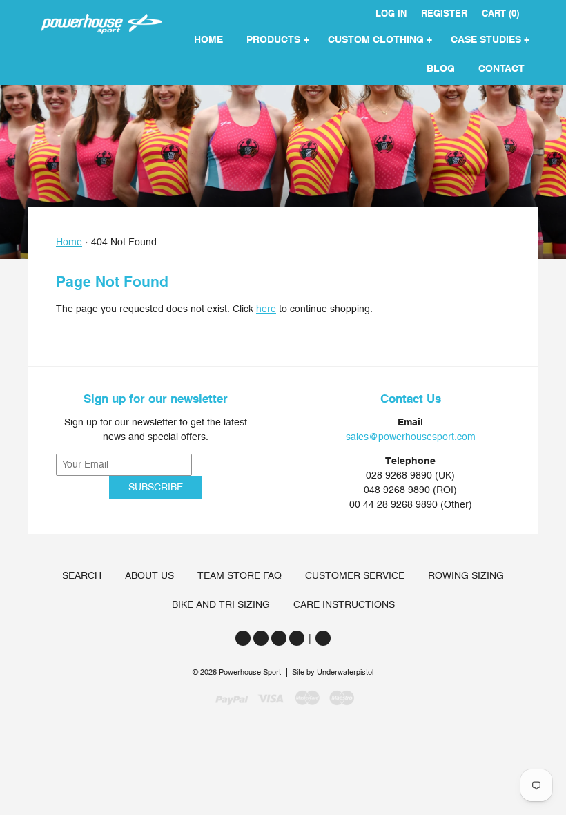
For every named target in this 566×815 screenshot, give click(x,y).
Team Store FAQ (239, 575)
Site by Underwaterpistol (332, 672)
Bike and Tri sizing (221, 604)
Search (81, 575)
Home (69, 241)
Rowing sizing (466, 575)
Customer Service (354, 575)
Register (444, 13)
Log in (391, 13)
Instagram (278, 638)
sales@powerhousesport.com (411, 436)
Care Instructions (344, 604)
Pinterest (296, 638)
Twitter (243, 638)
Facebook (261, 638)
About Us (149, 575)
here (266, 308)
